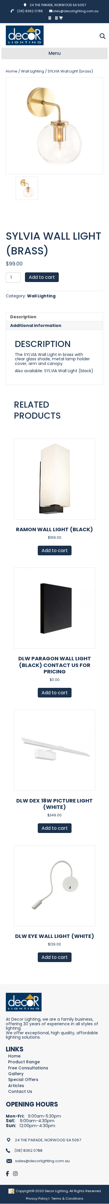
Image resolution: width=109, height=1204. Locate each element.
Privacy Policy (37, 1198)
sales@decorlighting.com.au (75, 11)
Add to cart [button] (55, 550)
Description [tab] (23, 317)
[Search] (101, 36)
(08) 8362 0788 (30, 11)
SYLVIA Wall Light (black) (68, 371)
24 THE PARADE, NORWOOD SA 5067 (56, 5)
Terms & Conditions (67, 1198)
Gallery (16, 1074)
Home (11, 71)
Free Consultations (28, 1068)
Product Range (24, 1062)
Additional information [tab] (35, 325)
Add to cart (42, 277)
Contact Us (20, 1091)
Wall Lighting (32, 71)
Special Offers (23, 1079)
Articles (16, 1086)
